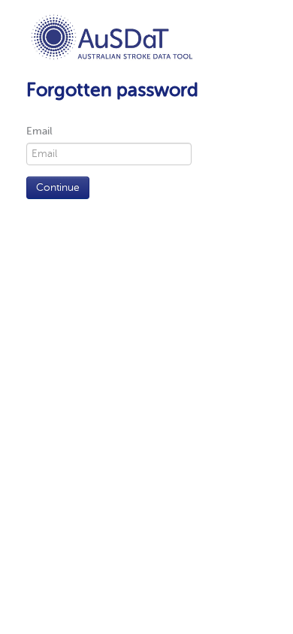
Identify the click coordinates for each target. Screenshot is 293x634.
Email (39, 131)
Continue (58, 187)
